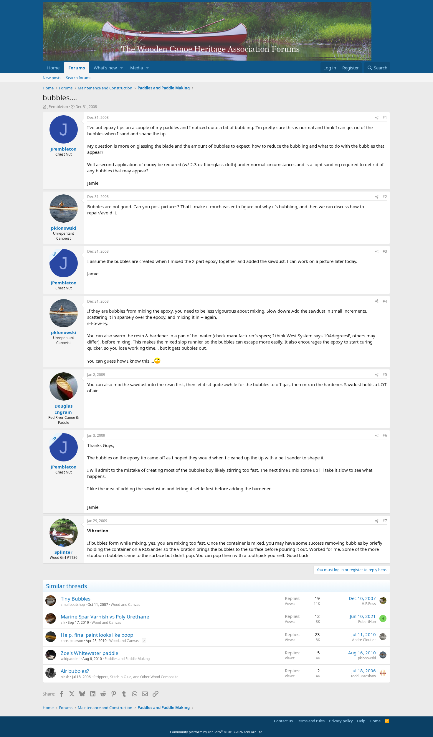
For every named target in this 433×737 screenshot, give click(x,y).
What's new (105, 68)
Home (53, 68)
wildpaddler (70, 658)
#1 (385, 117)
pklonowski (367, 658)
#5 (385, 374)
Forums (76, 68)
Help (361, 720)
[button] (122, 67)
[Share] (377, 117)
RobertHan (367, 621)
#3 (385, 251)
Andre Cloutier (364, 639)
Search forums (78, 77)
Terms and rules (311, 720)
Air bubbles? (75, 671)
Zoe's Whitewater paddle (89, 653)
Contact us (283, 720)
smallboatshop (73, 604)
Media (136, 68)
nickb (65, 676)
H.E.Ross (369, 603)
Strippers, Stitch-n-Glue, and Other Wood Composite (136, 676)
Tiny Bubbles (75, 598)
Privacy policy (341, 720)
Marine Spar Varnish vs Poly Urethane (105, 616)
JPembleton (57, 106)
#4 (385, 301)
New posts (52, 77)
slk (63, 622)
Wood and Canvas (125, 604)
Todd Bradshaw (363, 675)
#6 (385, 435)
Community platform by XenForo (216, 732)
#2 (385, 196)
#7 (385, 520)
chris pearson (72, 640)
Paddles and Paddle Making (127, 658)
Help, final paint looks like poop (97, 634)
